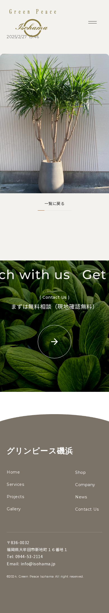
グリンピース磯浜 (40, 450)
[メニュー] (92, 22)
